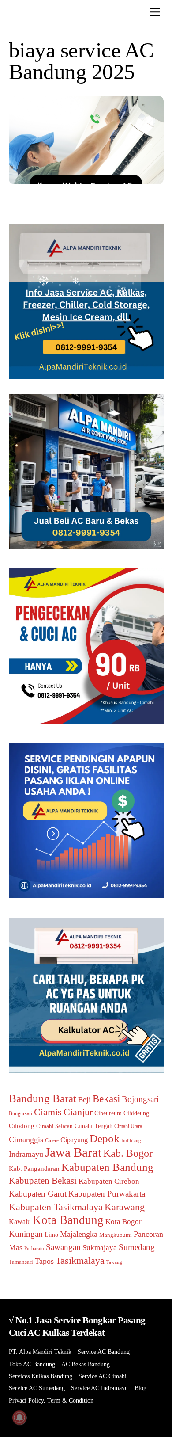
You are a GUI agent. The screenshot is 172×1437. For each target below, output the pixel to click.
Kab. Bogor (128, 1153)
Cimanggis (26, 1139)
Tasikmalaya (80, 1260)
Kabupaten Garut (38, 1193)
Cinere (52, 1140)
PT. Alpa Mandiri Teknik (40, 1352)
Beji (84, 1099)
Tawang (114, 1262)
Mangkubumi (115, 1234)
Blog (140, 1388)
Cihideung (136, 1113)
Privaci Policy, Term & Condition (51, 1400)
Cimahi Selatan (54, 1126)
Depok (105, 1138)
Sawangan (63, 1247)
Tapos (44, 1261)
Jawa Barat (73, 1152)
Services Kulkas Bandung (40, 1376)
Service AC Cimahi (103, 1376)
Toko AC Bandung (32, 1364)
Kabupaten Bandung (107, 1167)
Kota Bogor (123, 1221)
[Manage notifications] (19, 1417)
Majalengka (78, 1234)
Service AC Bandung (104, 1352)
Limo (51, 1234)
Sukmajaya (99, 1247)
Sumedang (137, 1247)
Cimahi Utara (128, 1126)
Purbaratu (34, 1248)
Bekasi (106, 1098)
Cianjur (78, 1111)
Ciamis (48, 1111)
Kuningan (26, 1234)
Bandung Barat (42, 1098)
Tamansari (21, 1261)
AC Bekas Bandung (85, 1364)
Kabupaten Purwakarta (106, 1193)
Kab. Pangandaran (34, 1168)
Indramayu (26, 1154)
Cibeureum (108, 1113)
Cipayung (74, 1140)
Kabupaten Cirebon (109, 1181)
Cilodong (21, 1125)
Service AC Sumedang (37, 1388)
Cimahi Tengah (93, 1126)
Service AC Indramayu (99, 1388)
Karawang (125, 1207)
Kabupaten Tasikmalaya (56, 1206)
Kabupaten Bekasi (43, 1180)
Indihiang (131, 1140)
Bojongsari (140, 1099)
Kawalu (20, 1221)
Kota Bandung (68, 1220)
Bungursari (20, 1113)
